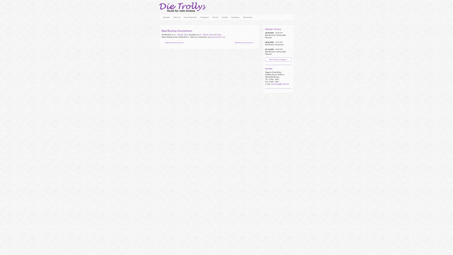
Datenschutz (247, 17)
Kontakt (225, 17)
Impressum (235, 17)
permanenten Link (218, 37)
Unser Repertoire (190, 17)
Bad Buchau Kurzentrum (173, 42)
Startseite (166, 17)
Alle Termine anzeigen (277, 59)
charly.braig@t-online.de (280, 84)
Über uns (177, 17)
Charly (219, 34)
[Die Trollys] (183, 7)
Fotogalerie (204, 17)
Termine (215, 17)
